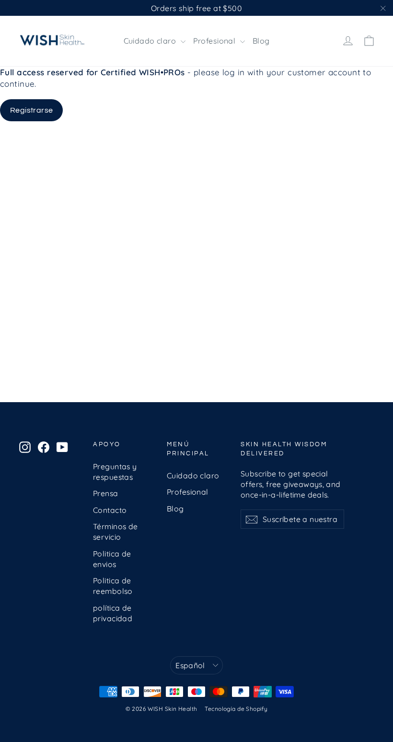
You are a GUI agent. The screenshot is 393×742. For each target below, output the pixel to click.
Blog (261, 41)
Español (190, 665)
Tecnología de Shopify (236, 708)
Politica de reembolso (113, 586)
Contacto (110, 510)
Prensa (105, 493)
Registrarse (31, 110)
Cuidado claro (151, 41)
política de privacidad (112, 613)
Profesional (215, 41)
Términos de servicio (115, 532)
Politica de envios (112, 559)
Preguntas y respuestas (115, 472)
